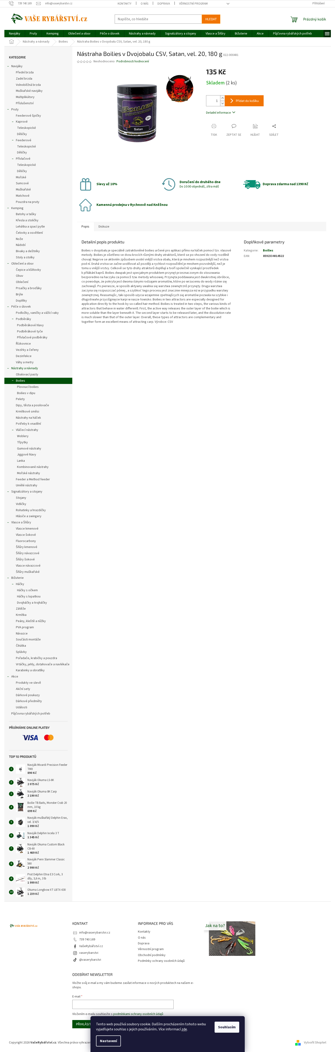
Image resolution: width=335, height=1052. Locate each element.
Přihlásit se (86, 1024)
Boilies (20, 380)
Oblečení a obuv (22, 263)
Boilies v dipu (26, 393)
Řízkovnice (23, 343)
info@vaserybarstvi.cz (94, 932)
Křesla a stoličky (27, 220)
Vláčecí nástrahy (27, 430)
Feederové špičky (28, 115)
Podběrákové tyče (30, 331)
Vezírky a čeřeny (27, 350)
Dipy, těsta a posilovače (32, 405)
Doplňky (21, 300)
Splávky (21, 652)
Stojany (21, 498)
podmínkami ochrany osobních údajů (138, 1014)
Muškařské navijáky (29, 91)
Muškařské (23, 189)
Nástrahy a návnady (24, 368)
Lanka (21, 460)
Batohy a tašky (26, 214)
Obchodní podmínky (152, 955)
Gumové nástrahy (29, 448)
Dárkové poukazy (28, 695)
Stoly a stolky (25, 257)
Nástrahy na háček (28, 417)
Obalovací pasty (27, 374)
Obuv (19, 276)
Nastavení (108, 1040)
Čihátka (21, 645)
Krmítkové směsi (27, 411)
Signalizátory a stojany (26, 491)
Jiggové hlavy (26, 454)
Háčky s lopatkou (29, 596)
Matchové (22, 195)
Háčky (20, 584)
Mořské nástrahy (28, 473)
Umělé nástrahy (26, 485)
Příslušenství (25, 103)
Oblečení (22, 282)
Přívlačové (23, 158)
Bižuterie (17, 578)
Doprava (163, 4)
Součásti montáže (28, 639)
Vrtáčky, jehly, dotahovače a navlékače (43, 664)
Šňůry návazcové (27, 553)
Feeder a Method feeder (33, 479)
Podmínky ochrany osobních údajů (161, 961)
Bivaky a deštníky (28, 251)
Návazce (22, 633)
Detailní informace (218, 112)
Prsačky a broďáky (29, 288)
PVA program (25, 627)
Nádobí (21, 245)
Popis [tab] (85, 226)
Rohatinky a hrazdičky (31, 510)
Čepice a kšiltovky (28, 270)
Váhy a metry (25, 362)
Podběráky (23, 319)
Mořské (21, 177)
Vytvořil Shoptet (315, 1042)
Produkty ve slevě (28, 682)
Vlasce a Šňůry (21, 522)
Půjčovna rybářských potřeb (30, 713)
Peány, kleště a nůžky (31, 621)
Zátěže (21, 608)
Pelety (20, 399)
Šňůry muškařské (28, 572)
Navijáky (17, 66)
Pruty (15, 109)
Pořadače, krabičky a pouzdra (36, 658)
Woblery (23, 436)
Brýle (19, 294)
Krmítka (21, 615)
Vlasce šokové (26, 535)
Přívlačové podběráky (32, 337)
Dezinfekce (24, 356)
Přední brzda (25, 72)
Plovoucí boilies (28, 387)
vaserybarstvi (88, 953)
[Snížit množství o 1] (222, 103)
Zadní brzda (24, 78)
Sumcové (22, 183)
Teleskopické (26, 128)
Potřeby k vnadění (28, 423)
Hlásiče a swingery (28, 516)
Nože (19, 239)
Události (21, 707)
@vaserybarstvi (90, 959)
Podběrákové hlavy (30, 325)
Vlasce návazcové (28, 565)
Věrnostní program (193, 4)
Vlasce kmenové (27, 528)
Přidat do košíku (247, 101)
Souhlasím (227, 1027)
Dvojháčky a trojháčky (32, 602)
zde (184, 1029)
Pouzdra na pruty (27, 202)
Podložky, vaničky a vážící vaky (37, 313)
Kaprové (22, 121)
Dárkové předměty (29, 701)
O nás (144, 4)
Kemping (17, 208)
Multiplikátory (25, 97)
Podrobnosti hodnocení (133, 61)
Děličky (22, 134)
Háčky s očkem (27, 590)
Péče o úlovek (21, 306)
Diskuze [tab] (104, 226)
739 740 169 (87, 939)
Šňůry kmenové (26, 547)
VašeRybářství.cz (91, 946)
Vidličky (21, 504)
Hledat (211, 19)
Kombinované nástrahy (33, 467)
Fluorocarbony (26, 541)
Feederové (23, 140)
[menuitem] (14, 33)
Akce (14, 676)
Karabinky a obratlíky (30, 670)
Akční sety (23, 689)
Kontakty (124, 4)
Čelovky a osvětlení (29, 233)
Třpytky (22, 442)
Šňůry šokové (25, 559)
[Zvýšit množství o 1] (222, 98)
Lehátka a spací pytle (30, 226)
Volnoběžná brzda (28, 85)
